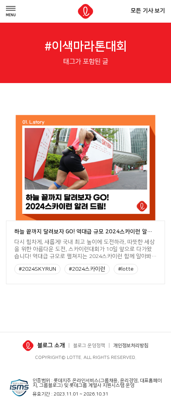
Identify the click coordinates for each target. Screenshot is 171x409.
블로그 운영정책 (89, 345)
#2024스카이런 (87, 269)
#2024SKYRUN (37, 269)
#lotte (126, 269)
